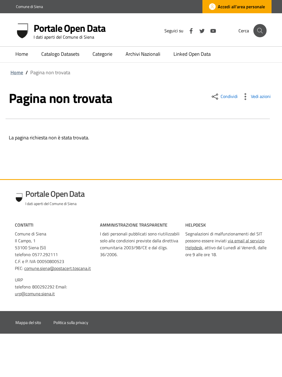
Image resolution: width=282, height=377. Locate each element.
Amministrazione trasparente (133, 225)
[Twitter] (199, 30)
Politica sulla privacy (70, 322)
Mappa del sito (28, 322)
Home (16, 72)
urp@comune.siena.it (35, 293)
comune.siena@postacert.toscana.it (57, 268)
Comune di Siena (29, 6)
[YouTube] (210, 30)
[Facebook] (188, 30)
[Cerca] (260, 30)
